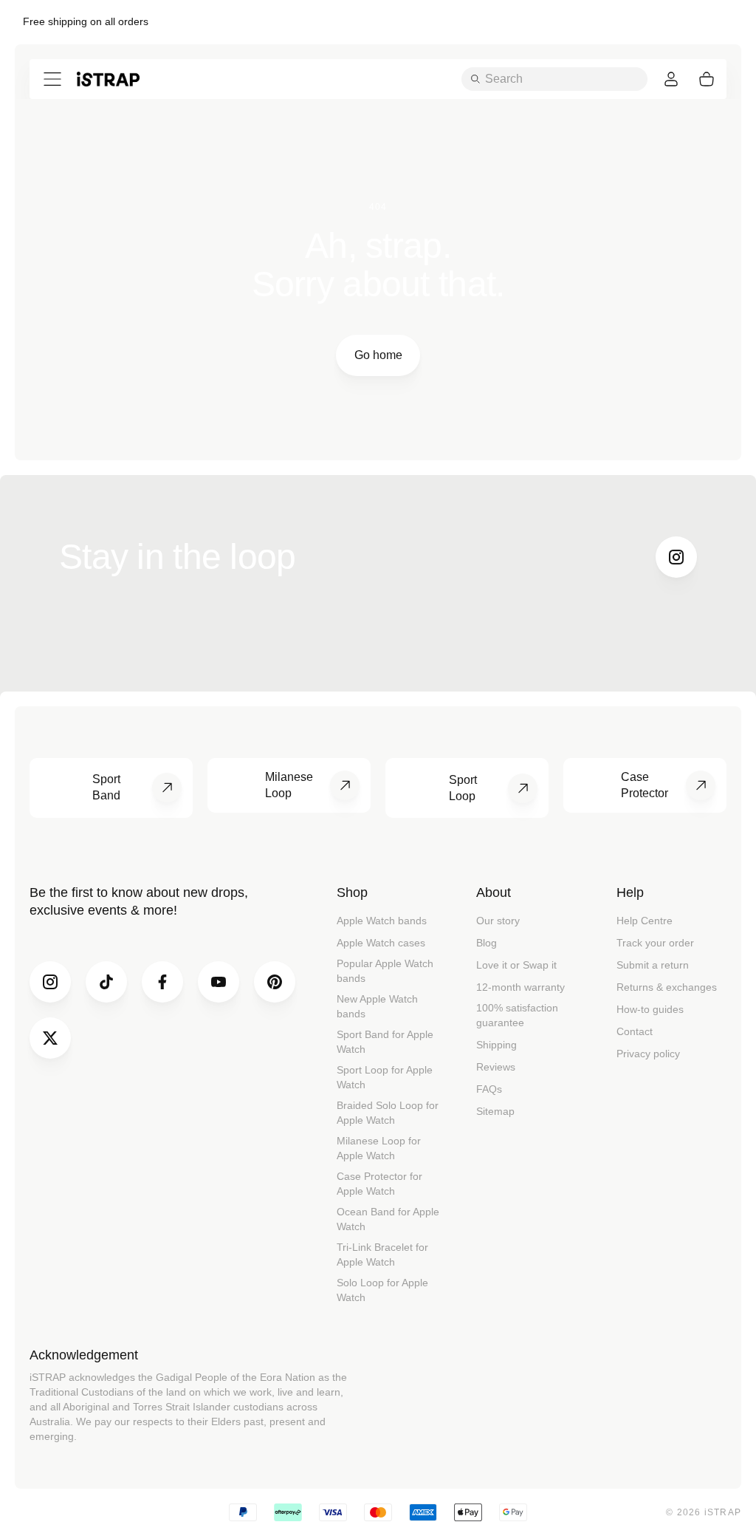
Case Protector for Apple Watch (379, 1183)
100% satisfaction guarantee (517, 1015)
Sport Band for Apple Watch (385, 1041)
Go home (378, 355)
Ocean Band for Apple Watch (388, 1219)
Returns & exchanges (666, 987)
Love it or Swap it (516, 965)
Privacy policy (648, 1053)
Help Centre (644, 920)
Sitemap (495, 1111)
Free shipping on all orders (85, 21)
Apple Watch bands (382, 920)
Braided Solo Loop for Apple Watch (388, 1112)
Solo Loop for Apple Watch (382, 1290)
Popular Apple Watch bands (385, 971)
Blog (486, 943)
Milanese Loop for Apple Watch (379, 1148)
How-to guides (650, 1009)
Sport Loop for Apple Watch (385, 1077)
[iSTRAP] (108, 79)
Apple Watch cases (381, 943)
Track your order (655, 943)
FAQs (489, 1089)
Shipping (496, 1045)
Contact (634, 1031)
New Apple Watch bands (377, 1006)
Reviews (495, 1067)
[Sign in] (671, 79)
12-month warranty (520, 987)
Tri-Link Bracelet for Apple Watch (382, 1254)
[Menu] (52, 79)
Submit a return (652, 965)
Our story (498, 920)
